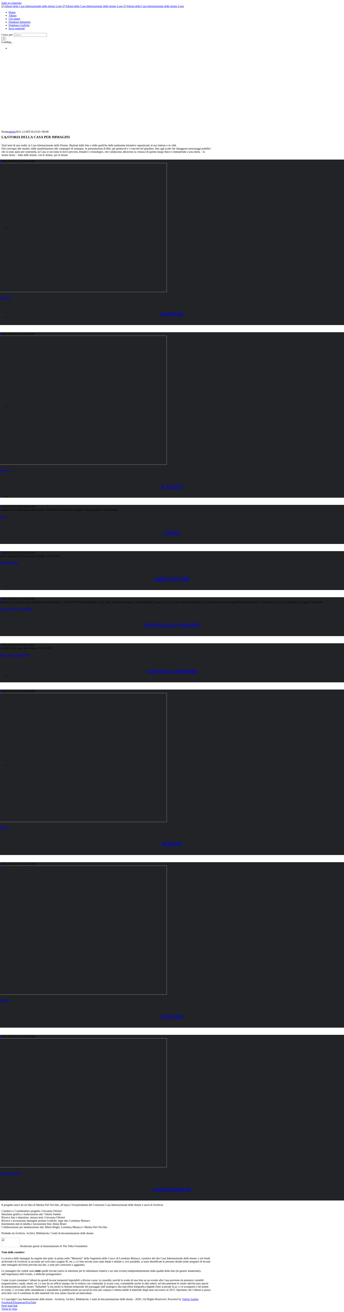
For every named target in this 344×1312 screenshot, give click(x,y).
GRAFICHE (172, 314)
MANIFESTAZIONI (172, 1189)
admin (11, 131)
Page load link (9, 1305)
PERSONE (172, 844)
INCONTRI (172, 1016)
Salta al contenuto (11, 2)
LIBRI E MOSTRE (172, 579)
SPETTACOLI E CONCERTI (172, 625)
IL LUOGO (172, 486)
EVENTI (172, 533)
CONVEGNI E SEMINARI (172, 671)
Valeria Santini (190, 1299)
